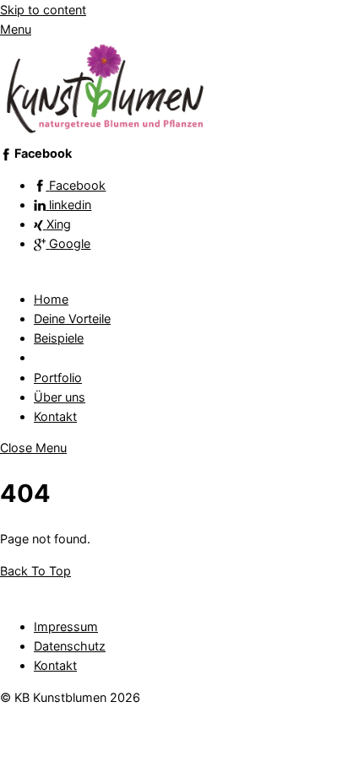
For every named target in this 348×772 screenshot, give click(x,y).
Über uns (59, 397)
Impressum (66, 626)
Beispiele (59, 338)
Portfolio (58, 377)
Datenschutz (70, 646)
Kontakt (55, 416)
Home (51, 299)
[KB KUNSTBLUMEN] (105, 134)
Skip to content (43, 10)
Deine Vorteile (72, 318)
